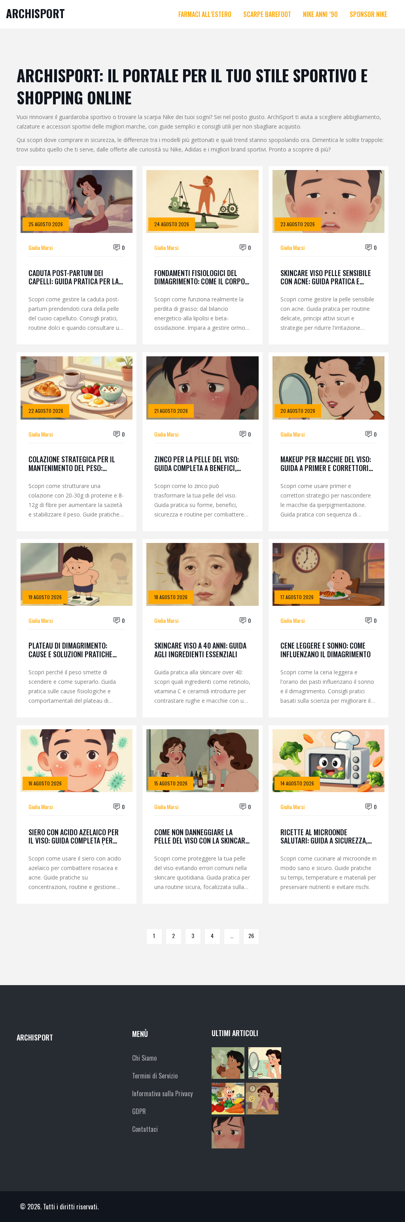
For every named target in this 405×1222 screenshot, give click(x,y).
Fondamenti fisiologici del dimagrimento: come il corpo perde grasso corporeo (199, 277)
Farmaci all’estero (204, 14)
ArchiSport (35, 13)
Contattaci (145, 1129)
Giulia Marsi (40, 247)
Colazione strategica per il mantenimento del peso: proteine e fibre (71, 463)
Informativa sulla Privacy (162, 1093)
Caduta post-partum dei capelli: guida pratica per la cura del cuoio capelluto (73, 277)
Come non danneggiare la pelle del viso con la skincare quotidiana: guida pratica (201, 836)
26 (251, 935)
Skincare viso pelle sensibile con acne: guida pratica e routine (325, 277)
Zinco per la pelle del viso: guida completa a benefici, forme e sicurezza (196, 463)
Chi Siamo (144, 1058)
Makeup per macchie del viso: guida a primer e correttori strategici (325, 463)
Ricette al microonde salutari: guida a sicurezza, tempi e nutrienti (323, 836)
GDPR (139, 1111)
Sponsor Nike (368, 14)
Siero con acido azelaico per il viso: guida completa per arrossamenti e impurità (73, 836)
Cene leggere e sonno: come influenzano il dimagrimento (325, 649)
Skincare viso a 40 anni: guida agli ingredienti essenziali (200, 649)
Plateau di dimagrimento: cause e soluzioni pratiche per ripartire (70, 649)
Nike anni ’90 (320, 14)
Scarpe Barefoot (267, 14)
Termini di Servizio (155, 1075)
